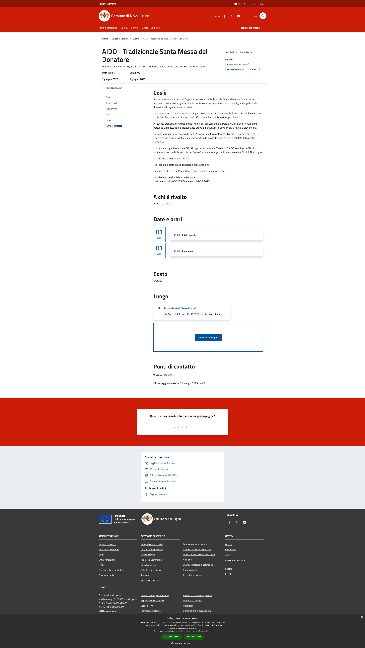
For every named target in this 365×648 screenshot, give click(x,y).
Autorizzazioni (190, 570)
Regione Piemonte (107, 3)
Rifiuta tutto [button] (194, 636)
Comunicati (230, 549)
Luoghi (228, 568)
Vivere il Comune (120, 38)
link (209, 631)
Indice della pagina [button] (114, 88)
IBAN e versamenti (108, 611)
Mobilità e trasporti (150, 580)
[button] (182, 643)
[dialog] (182, 631)
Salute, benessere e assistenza (198, 564)
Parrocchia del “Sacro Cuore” (180, 308)
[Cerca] (262, 15)
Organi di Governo (107, 544)
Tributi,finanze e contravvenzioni (199, 554)
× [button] (362, 617)
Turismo (145, 575)
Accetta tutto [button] (171, 637)
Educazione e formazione (195, 544)
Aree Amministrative (109, 549)
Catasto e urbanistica (151, 570)
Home (105, 38)
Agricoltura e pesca (192, 575)
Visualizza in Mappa (208, 337)
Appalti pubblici (148, 565)
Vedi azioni (245, 52)
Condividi (230, 52)
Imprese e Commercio (151, 559)
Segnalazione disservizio (152, 600)
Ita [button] (261, 3)
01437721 (169, 375)
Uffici (101, 554)
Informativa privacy (192, 600)
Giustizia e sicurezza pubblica (197, 549)
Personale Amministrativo (111, 570)
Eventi (136, 38)
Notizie (228, 544)
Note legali (188, 605)
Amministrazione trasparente (197, 595)
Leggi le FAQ (147, 605)
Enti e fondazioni (107, 559)
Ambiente (187, 559)
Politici (102, 565)
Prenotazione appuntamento (155, 595)
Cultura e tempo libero (152, 549)
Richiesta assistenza (151, 611)
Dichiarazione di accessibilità (197, 611)
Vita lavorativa (148, 554)
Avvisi (228, 554)
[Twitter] (230, 16)
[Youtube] (237, 16)
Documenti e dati (107, 575)
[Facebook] (223, 16)
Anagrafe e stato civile (152, 544)
